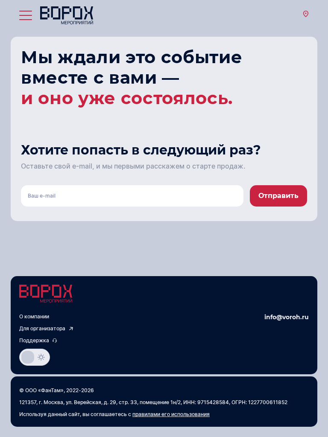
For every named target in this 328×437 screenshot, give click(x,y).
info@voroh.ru (286, 317)
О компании (34, 316)
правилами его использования (171, 414)
